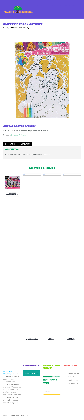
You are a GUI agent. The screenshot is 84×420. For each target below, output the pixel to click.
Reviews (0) (25, 144)
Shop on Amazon (31, 373)
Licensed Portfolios (71, 339)
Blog (65, 5)
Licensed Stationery (19, 135)
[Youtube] (70, 389)
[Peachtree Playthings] (18, 9)
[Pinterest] (66, 389)
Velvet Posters (51, 339)
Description (10, 144)
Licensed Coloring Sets (12, 194)
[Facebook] (63, 389)
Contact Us (73, 5)
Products (54, 5)
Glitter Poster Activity (19, 28)
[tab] (10, 144)
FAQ (60, 5)
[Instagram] (73, 389)
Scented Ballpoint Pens (32, 339)
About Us (45, 5)
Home (38, 5)
